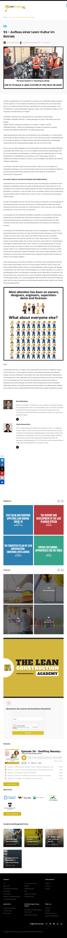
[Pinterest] (2, 473)
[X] (2, 469)
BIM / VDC (6, 886)
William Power (12, 844)
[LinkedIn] (2, 460)
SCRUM (26, 886)
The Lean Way (7, 910)
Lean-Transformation (30, 883)
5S (9, 17)
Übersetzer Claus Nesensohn (32, 42)
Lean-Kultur (6, 891)
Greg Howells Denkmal (30, 915)
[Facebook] (2, 464)
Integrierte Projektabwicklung (11, 896)
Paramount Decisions (9, 908)
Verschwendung (29, 896)
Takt (25, 891)
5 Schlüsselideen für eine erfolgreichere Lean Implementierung (33, 841)
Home (5, 17)
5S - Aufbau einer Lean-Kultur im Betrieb (54, 839)
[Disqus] (33, 478)
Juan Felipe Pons (33, 844)
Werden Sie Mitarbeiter (51, 916)
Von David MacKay (13, 42)
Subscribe (28, 733)
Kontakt (47, 910)
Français (47, 886)
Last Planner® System (9, 899)
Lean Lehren (6, 894)
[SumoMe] (2, 482)
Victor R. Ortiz (11, 865)
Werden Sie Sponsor (12, 813)
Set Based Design (29, 889)
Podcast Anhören (11, 784)
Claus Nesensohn (23, 424)
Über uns (47, 908)
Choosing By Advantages (10, 889)
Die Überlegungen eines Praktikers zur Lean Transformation (12, 841)
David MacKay (22, 401)
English (47, 883)
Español (47, 889)
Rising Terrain (7, 913)
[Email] (2, 478)
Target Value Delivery (30, 894)
